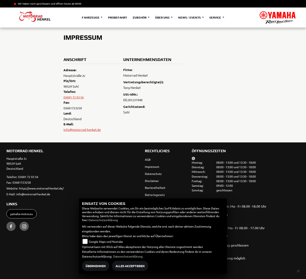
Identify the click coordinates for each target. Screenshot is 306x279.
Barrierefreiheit (155, 187)
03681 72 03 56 (73, 97)
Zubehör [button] (140, 17)
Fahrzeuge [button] (91, 17)
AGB (148, 159)
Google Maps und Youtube (106, 241)
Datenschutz (153, 174)
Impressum (152, 166)
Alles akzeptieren (130, 266)
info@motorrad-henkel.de (82, 130)
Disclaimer (152, 181)
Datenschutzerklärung (103, 220)
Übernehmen (96, 266)
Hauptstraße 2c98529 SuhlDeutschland (16, 163)
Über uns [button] (162, 17)
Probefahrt (117, 17)
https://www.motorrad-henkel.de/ (41, 188)
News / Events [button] (189, 17)
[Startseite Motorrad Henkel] (278, 17)
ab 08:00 (76, 3)
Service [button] (215, 17)
